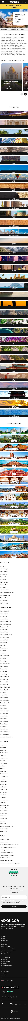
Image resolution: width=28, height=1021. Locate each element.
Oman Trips (3, 797)
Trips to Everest (3, 647)
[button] (14, 906)
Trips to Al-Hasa (4, 619)
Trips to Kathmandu (4, 676)
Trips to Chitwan (4, 629)
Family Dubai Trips (4, 839)
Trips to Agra (3, 566)
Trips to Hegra (3, 661)
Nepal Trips (2, 794)
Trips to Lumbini (4, 681)
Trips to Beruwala (4, 626)
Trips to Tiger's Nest (4, 731)
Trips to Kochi (3, 587)
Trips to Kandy (3, 674)
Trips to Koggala (4, 679)
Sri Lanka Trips (3, 813)
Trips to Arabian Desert (5, 624)
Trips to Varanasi (4, 603)
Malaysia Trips (3, 784)
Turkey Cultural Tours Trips (6, 860)
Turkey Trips (3, 823)
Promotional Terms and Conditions (8, 950)
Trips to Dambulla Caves (6, 634)
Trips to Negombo (4, 700)
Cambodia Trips (4, 752)
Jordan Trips (3, 771)
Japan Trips (2, 768)
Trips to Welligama (4, 734)
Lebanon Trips (3, 781)
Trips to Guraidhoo (4, 655)
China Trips (2, 755)
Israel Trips (2, 766)
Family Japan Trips (4, 850)
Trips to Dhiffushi (4, 640)
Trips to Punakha (4, 716)
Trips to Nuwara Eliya (5, 702)
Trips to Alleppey (4, 569)
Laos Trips (2, 779)
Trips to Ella (2, 645)
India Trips (2, 760)
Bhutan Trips (3, 750)
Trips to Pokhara (4, 713)
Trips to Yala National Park (6, 737)
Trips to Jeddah (3, 668)
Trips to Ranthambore (5, 595)
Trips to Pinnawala (4, 710)
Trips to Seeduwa (4, 721)
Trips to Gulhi (3, 653)
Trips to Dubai (3, 642)
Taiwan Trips (3, 815)
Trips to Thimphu (4, 729)
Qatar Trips (2, 802)
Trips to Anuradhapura (5, 621)
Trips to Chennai (4, 574)
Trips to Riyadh (3, 718)
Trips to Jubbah (3, 671)
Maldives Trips (3, 786)
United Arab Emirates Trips (6, 826)
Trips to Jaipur (3, 579)
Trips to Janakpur (4, 666)
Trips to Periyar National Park (7, 592)
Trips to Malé (3, 692)
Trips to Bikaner (3, 571)
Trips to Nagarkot (4, 697)
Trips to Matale (3, 695)
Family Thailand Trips (5, 857)
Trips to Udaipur (4, 600)
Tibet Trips (2, 821)
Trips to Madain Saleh (5, 687)
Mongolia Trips (3, 789)
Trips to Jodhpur (4, 584)
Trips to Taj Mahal (4, 597)
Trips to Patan (3, 708)
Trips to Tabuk (3, 726)
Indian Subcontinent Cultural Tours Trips (9, 844)
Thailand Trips (3, 818)
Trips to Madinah (4, 689)
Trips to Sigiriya (3, 723)
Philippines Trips (4, 800)
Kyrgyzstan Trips (4, 776)
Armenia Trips (3, 745)
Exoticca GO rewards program (7, 948)
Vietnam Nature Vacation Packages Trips (10, 863)
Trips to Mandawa (4, 590)
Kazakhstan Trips (4, 773)
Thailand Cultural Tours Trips (7, 855)
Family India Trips (4, 842)
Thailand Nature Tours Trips (6, 852)
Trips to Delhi (3, 576)
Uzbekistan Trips (4, 828)
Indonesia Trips (3, 763)
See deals (14, 7)
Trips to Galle (3, 650)
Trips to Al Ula (3, 616)
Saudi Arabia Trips (4, 805)
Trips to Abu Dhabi (4, 611)
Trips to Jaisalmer (4, 582)
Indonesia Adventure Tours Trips (7, 847)
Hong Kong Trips (4, 758)
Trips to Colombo (4, 632)
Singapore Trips (3, 807)
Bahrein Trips (3, 747)
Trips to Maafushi (4, 684)
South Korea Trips (4, 810)
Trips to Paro (3, 705)
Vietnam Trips (3, 831)
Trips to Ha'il (3, 658)
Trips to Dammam (4, 637)
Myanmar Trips (3, 792)
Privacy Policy (19, 901)
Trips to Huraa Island (5, 663)
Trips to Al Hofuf (4, 613)
